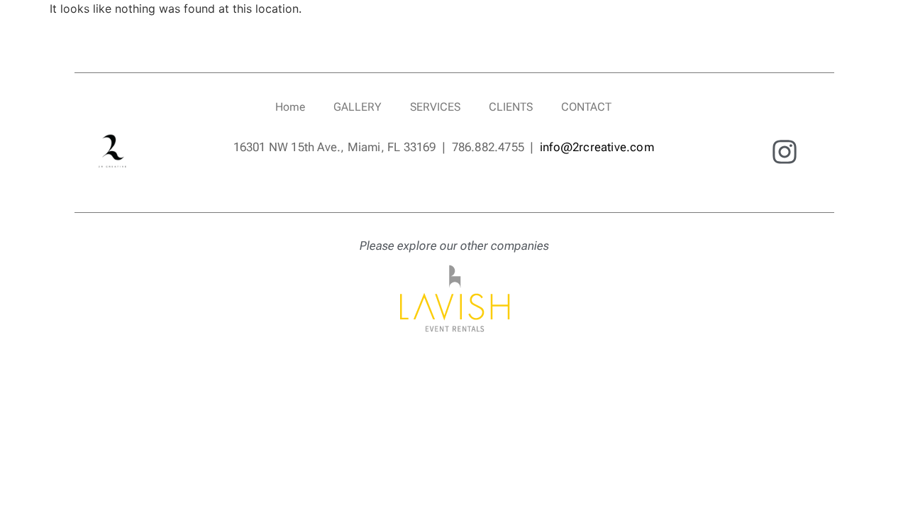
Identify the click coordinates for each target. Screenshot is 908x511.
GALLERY (357, 107)
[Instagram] (784, 152)
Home (290, 107)
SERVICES (435, 107)
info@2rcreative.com (597, 147)
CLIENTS (511, 107)
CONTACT (586, 107)
